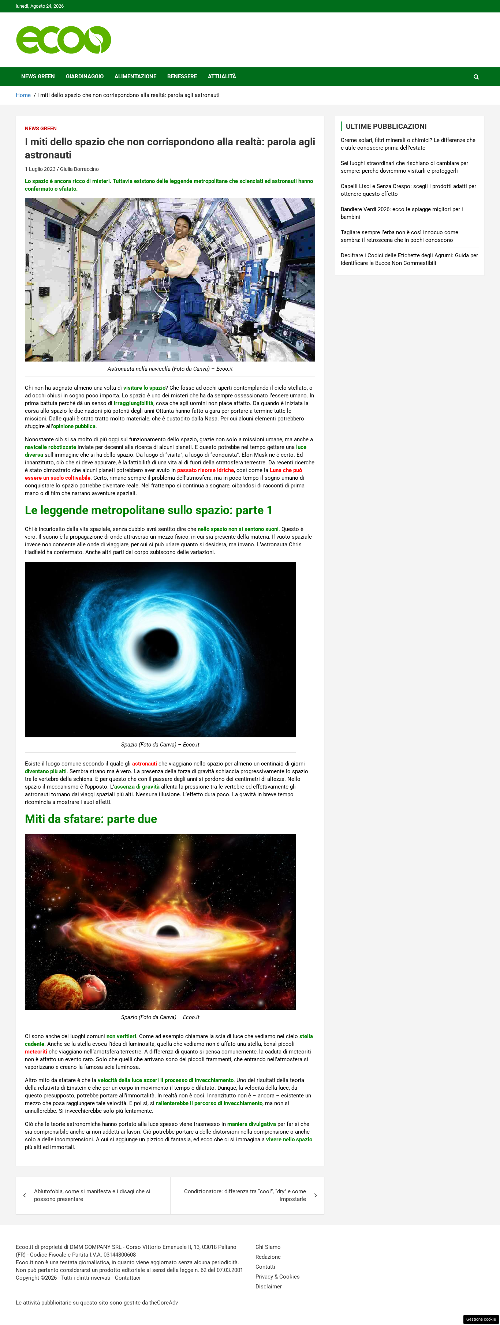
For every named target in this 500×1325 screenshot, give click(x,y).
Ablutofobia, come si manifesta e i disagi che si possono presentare (92, 1195)
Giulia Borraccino (79, 169)
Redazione (268, 1257)
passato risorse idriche (205, 470)
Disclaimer (268, 1286)
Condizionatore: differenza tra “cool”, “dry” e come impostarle (245, 1195)
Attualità (222, 76)
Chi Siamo (268, 1247)
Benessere (182, 76)
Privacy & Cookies (277, 1276)
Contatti (265, 1267)
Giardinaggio (85, 76)
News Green (38, 76)
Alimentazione (135, 76)
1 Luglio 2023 (40, 169)
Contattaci (128, 1278)
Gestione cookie (481, 1319)
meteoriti (36, 1051)
